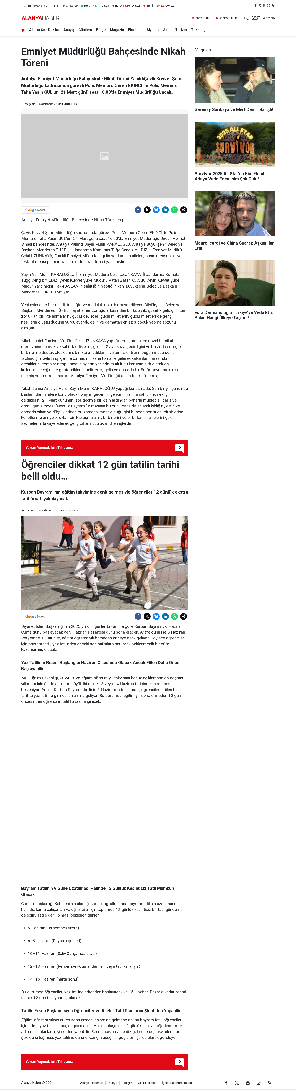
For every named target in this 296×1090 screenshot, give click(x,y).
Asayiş (68, 30)
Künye (113, 1083)
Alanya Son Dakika (44, 30)
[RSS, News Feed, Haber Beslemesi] (272, 5)
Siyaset (153, 30)
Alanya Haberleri (91, 1083)
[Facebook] (138, 209)
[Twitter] (147, 209)
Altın (27, 5)
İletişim (128, 1083)
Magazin (117, 30)
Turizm (181, 30)
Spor (167, 30)
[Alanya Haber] (40, 18)
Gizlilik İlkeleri (147, 1083)
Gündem (85, 30)
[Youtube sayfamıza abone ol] (264, 5)
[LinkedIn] (165, 209)
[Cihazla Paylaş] (183, 209)
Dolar (88, 5)
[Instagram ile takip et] (268, 5)
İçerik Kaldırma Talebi (177, 1083)
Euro (118, 5)
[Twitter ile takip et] (260, 5)
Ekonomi (135, 30)
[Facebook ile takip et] (256, 5)
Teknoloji (198, 30)
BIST (57, 5)
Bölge (101, 30)
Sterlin (150, 5)
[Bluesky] (156, 209)
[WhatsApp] (174, 209)
